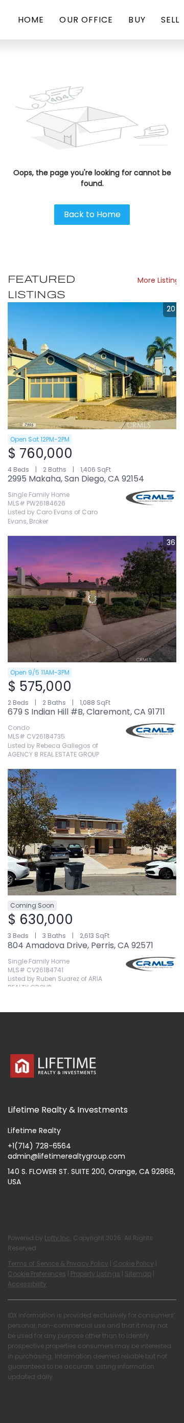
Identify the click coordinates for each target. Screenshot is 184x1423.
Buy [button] (136, 20)
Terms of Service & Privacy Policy (58, 1263)
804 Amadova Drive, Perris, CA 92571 (80, 945)
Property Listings (95, 1273)
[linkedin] (35, 1204)
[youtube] (76, 1204)
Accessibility (27, 1284)
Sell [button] (170, 20)
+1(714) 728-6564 (39, 1146)
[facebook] (15, 1204)
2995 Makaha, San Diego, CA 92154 (76, 479)
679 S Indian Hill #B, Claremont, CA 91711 (86, 712)
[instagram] (56, 1204)
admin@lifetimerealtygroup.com (66, 1156)
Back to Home (92, 214)
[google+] (117, 1204)
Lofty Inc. (58, 1237)
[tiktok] (97, 1204)
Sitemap (138, 1273)
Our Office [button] (86, 20)
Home (31, 20)
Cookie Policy (133, 1263)
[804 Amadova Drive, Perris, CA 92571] (92, 832)
